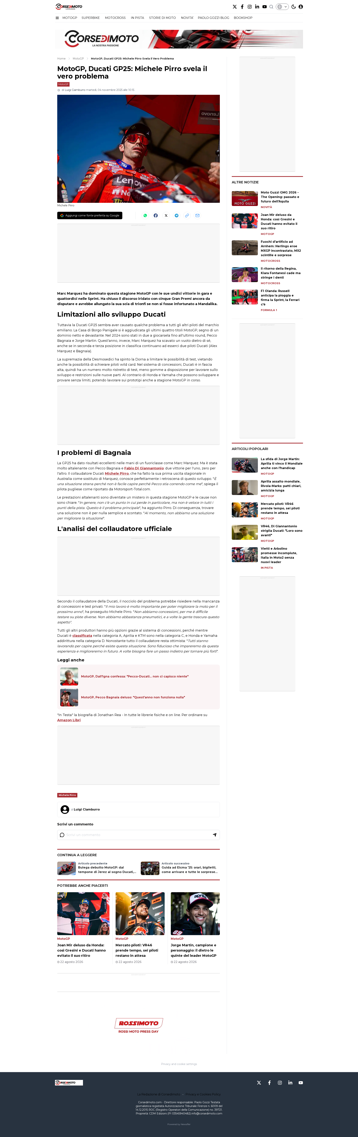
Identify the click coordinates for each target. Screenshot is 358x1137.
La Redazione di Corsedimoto (158, 1094)
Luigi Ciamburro (75, 90)
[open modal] (301, 6)
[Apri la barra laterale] (57, 18)
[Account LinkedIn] (257, 6)
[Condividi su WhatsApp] (145, 215)
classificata (82, 636)
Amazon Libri (69, 720)
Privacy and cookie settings (179, 1064)
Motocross (270, 261)
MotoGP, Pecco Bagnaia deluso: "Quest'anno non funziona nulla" (133, 697)
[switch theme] (293, 6)
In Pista (267, 567)
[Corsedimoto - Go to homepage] (69, 1083)
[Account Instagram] (249, 6)
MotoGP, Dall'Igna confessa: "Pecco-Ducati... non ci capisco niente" (135, 676)
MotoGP (63, 84)
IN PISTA (138, 18)
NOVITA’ (187, 18)
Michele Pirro (117, 473)
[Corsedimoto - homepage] (73, 6)
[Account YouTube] (264, 6)
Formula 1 (269, 310)
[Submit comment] (214, 834)
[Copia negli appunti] (187, 215)
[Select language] (282, 7)
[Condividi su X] (166, 215)
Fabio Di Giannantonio (144, 468)
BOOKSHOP (243, 18)
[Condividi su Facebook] (155, 215)
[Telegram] (176, 215)
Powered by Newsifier (179, 1124)
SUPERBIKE (91, 18)
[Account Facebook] (242, 6)
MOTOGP (69, 18)
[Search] (271, 6)
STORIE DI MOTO (163, 18)
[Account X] (235, 6)
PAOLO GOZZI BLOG (213, 18)
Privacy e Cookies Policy (203, 1094)
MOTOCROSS (115, 18)
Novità (266, 207)
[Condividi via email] (197, 215)
